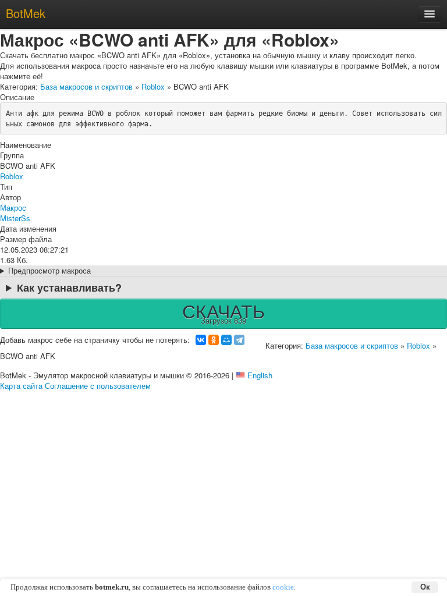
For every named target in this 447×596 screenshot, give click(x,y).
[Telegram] (239, 340)
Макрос (13, 207)
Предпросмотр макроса (49, 270)
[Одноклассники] (213, 340)
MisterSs (15, 218)
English (259, 375)
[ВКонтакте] (201, 340)
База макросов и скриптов (86, 86)
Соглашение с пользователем (98, 385)
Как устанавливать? (69, 287)
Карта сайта (21, 385)
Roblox (153, 86)
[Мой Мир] (226, 340)
